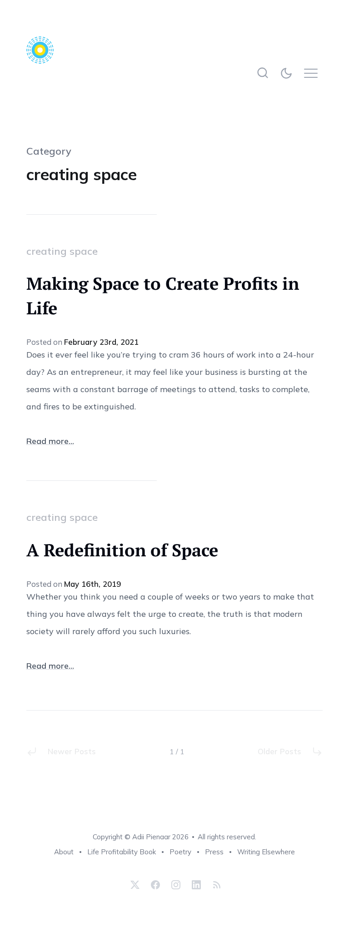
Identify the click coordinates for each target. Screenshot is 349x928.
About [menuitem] (64, 851)
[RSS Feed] (215, 885)
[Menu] (313, 73)
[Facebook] (155, 885)
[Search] (262, 73)
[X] (135, 885)
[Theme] (288, 73)
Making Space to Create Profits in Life (162, 295)
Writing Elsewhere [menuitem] (266, 851)
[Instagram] (176, 885)
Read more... (50, 441)
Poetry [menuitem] (180, 851)
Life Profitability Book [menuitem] (121, 851)
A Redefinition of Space (122, 550)
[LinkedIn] (196, 885)
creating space (62, 251)
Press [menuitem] (214, 851)
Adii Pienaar (151, 836)
